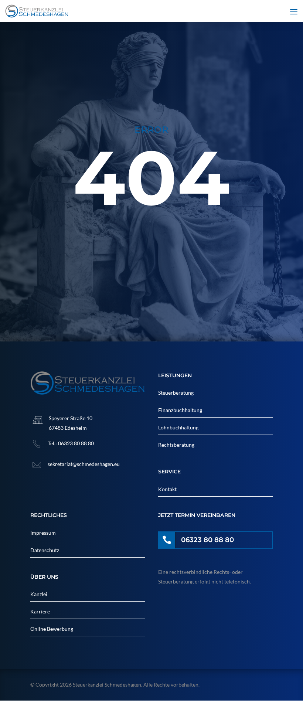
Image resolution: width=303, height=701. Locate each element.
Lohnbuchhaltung (178, 427)
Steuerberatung (176, 392)
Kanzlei (38, 594)
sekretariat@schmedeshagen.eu (84, 464)
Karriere (40, 611)
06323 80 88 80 (76, 443)
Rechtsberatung (176, 445)
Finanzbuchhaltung (180, 410)
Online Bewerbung (51, 629)
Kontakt (167, 489)
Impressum (43, 533)
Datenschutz (44, 550)
